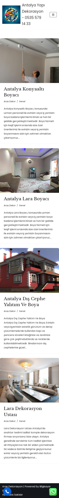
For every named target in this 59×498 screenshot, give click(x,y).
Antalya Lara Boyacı (26, 198)
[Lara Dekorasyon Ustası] (29, 380)
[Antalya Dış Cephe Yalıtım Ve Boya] (29, 270)
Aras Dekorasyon (12, 486)
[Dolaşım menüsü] (53, 14)
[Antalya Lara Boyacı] (29, 170)
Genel (22, 101)
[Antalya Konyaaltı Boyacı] (29, 60)
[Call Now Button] (7, 491)
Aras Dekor (10, 101)
